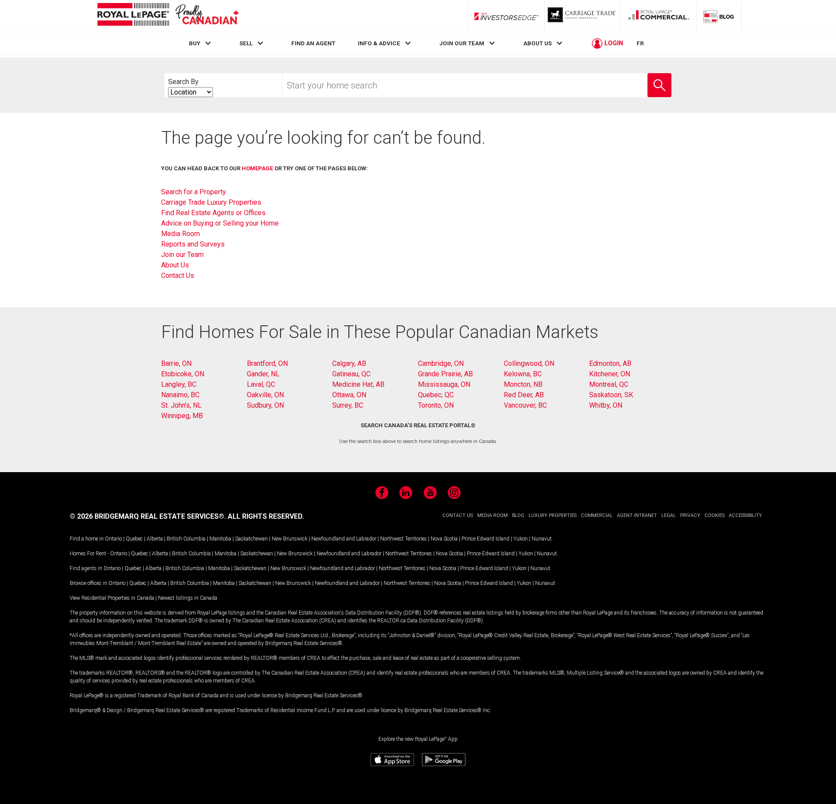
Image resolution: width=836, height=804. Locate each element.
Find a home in (87, 539)
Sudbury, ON (265, 405)
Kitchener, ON (609, 374)
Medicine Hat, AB (358, 384)
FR (640, 43)
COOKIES (715, 515)
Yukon (520, 539)
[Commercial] (659, 16)
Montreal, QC (608, 384)
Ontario (113, 539)
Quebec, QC (436, 395)
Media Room (180, 234)
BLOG (518, 515)
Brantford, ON (267, 363)
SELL (246, 43)
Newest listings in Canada (187, 598)
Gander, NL (263, 374)
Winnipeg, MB (182, 416)
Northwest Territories (403, 539)
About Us (175, 265)
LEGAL (668, 515)
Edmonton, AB (610, 363)
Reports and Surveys (193, 244)
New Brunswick (289, 539)
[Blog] (719, 16)
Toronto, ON (436, 405)
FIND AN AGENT (313, 43)
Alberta (155, 539)
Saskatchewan (251, 539)
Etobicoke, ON (182, 374)
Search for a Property (193, 192)
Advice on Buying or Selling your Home (220, 223)
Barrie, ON (176, 363)
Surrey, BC (347, 405)
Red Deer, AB (524, 395)
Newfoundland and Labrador (343, 539)
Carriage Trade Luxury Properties (211, 202)
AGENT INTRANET (637, 515)
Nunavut (542, 539)
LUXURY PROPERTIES (552, 515)
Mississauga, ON (444, 384)
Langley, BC (178, 384)
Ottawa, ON (349, 395)
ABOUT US (537, 43)
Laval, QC (261, 384)
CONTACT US (457, 515)
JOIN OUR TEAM (461, 43)
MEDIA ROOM (492, 515)
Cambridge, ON (441, 363)
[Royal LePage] (167, 16)
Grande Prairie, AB (445, 374)
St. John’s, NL (181, 405)
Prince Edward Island (485, 539)
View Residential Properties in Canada (112, 598)
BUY (194, 43)
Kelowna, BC (523, 374)
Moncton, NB (523, 384)
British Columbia (186, 539)
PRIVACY (690, 515)
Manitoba (220, 539)
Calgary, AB (349, 363)
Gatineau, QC (351, 374)
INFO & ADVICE (379, 43)
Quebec (134, 539)
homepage (257, 168)
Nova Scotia (444, 539)
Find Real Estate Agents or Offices (213, 213)
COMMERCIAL (597, 515)
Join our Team (182, 254)
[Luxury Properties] (582, 16)
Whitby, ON (605, 405)
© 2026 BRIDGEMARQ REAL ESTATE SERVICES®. (148, 516)
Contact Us (177, 275)
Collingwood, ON (529, 363)
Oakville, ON (265, 395)
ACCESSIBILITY (745, 515)
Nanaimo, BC (180, 395)
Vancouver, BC (525, 405)
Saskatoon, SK (611, 395)
